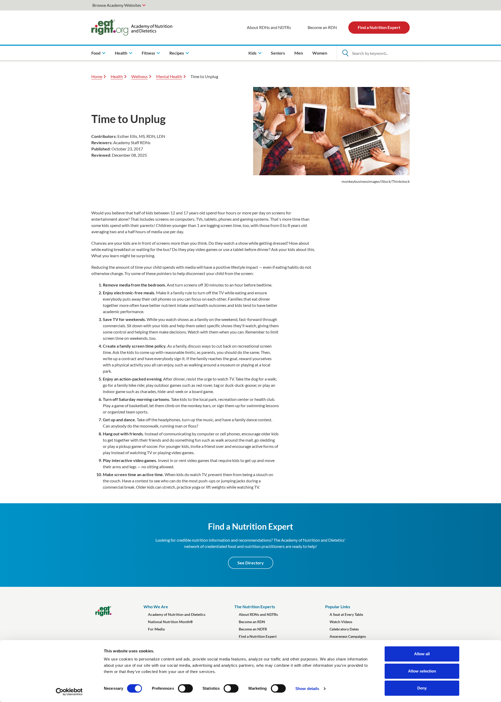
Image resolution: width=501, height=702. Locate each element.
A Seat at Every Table (346, 614)
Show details (307, 688)
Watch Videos (341, 621)
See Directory (250, 562)
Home (96, 76)
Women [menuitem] (319, 52)
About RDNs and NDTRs (269, 27)
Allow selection (422, 671)
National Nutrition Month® (170, 621)
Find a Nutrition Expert (379, 27)
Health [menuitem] (121, 52)
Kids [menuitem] (252, 52)
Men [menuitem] (298, 52)
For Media (156, 629)
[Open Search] (345, 53)
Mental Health (169, 76)
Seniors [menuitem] (278, 52)
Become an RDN (322, 27)
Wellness (139, 76)
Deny (422, 688)
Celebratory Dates (344, 629)
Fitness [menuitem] (148, 52)
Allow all (422, 654)
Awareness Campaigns (348, 636)
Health (117, 76)
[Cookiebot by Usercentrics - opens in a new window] (69, 692)
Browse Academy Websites (116, 5)
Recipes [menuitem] (176, 52)
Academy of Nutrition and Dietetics (176, 614)
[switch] (185, 688)
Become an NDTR (253, 629)
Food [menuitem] (95, 52)
